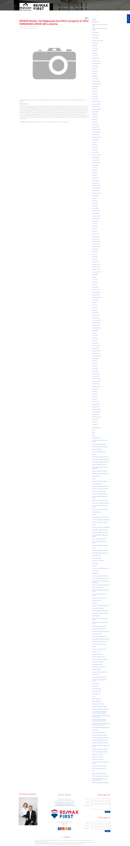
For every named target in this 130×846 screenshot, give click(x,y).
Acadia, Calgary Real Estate (99, 444)
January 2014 (95, 376)
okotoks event (96, 651)
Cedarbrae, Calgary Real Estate (100, 494)
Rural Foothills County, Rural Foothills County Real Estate (99, 712)
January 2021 (95, 183)
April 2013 (94, 399)
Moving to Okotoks (97, 634)
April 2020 (94, 205)
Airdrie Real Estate (97, 449)
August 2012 (95, 419)
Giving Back (95, 573)
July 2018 (94, 251)
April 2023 (94, 122)
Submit (107, 811)
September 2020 (96, 193)
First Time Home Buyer (98, 560)
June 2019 (95, 226)
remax (93, 696)
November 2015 (96, 322)
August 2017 (95, 274)
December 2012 (96, 409)
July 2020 (94, 198)
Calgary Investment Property (99, 481)
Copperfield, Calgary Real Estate (100, 517)
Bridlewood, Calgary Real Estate (100, 473)
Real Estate (95, 686)
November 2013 (96, 381)
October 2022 (96, 134)
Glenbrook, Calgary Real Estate (100, 576)
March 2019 (95, 233)
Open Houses (95, 35)
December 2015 (96, 320)
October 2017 (96, 269)
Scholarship (95, 730)
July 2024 (94, 88)
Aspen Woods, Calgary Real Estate (101, 459)
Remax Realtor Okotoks (98, 704)
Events (94, 548)
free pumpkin (95, 570)
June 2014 (95, 363)
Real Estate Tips (96, 693)
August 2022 (95, 139)
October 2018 (96, 244)
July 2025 (94, 68)
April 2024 (94, 96)
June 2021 (95, 170)
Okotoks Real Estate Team (99, 667)
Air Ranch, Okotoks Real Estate (100, 446)
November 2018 (96, 241)
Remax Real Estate (97, 701)
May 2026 (94, 50)
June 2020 (95, 200)
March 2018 (95, 261)
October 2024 (96, 81)
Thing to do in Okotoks (97, 754)
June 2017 (95, 279)
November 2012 (96, 411)
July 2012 (94, 422)
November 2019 (96, 216)
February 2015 (96, 345)
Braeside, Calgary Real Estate (99, 471)
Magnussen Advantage (98, 608)
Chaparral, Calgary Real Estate (100, 500)
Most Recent (95, 43)
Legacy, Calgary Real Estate (99, 598)
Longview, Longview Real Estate (100, 605)
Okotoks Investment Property (100, 659)
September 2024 (96, 83)
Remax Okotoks (96, 699)
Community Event (96, 512)
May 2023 (94, 119)
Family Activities (96, 555)
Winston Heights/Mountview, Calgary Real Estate (99, 779)
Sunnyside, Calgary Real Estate (100, 751)
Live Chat (94, 603)
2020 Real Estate (96, 437)
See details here (23, 104)
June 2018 (95, 254)
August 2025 (95, 66)
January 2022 (95, 157)
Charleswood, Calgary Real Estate (100, 503)
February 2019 (96, 236)
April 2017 (94, 284)
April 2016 (94, 310)
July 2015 (94, 333)
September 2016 (96, 297)
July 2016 (94, 302)
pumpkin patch (96, 683)
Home (59, 7)
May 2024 (94, 94)
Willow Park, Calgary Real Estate (100, 776)
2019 (93, 432)
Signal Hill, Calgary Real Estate (99, 735)
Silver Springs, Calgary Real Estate (100, 737)
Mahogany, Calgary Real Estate (100, 610)
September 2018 (96, 246)
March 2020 (95, 208)
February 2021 (96, 180)
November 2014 (96, 350)
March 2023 (95, 124)
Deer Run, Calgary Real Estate (100, 532)
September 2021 (96, 162)
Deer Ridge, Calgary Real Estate (100, 529)
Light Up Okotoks (96, 600)
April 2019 (94, 231)
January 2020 (95, 213)
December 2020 (96, 185)
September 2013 (96, 386)
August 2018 (95, 249)
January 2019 (95, 239)
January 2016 (95, 317)
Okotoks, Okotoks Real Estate (100, 672)
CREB (93, 524)
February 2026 (96, 58)
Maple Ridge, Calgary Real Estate (100, 613)
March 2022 (95, 152)
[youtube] (63, 829)
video (93, 771)
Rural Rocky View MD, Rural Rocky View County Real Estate (101, 724)
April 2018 (94, 259)
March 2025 (95, 78)
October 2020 (96, 190)
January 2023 (95, 127)
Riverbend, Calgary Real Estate (100, 709)
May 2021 (94, 172)
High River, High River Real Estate (100, 585)
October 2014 (96, 353)
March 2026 (95, 55)
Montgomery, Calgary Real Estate (100, 631)
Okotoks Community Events (99, 649)
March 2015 (95, 343)
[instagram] (69, 829)
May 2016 (94, 307)
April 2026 (94, 53)
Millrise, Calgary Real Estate (99, 626)
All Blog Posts (95, 22)
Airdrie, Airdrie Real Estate (30, 28)
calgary (94, 478)
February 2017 (96, 289)
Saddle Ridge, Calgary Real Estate (100, 727)
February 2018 (96, 264)
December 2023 (96, 101)
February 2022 (96, 155)
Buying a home (95, 476)
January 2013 (95, 406)
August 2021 (95, 165)
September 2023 (96, 109)
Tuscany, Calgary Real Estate (99, 766)
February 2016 (96, 315)
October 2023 (96, 106)
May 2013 (94, 396)
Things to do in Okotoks (98, 759)
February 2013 (96, 404)
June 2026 (95, 48)
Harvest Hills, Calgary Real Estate (100, 578)
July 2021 (94, 167)
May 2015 (94, 338)
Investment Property (97, 587)
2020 (93, 435)
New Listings (95, 32)
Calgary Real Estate (97, 483)
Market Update (96, 615)
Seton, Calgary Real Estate (99, 732)
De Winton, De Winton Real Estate (101, 527)
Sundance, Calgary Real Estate (100, 749)
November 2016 (96, 292)
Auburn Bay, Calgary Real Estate (100, 462)
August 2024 (95, 86)
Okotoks (94, 646)
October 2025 (96, 60)
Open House (95, 674)
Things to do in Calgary (97, 757)
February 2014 (96, 373)
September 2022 (96, 137)
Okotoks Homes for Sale (98, 656)
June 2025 (95, 71)
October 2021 (96, 160)
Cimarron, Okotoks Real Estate (100, 509)
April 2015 (94, 340)
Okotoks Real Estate (97, 664)
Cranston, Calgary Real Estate (99, 522)
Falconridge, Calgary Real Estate (100, 553)
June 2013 (95, 394)
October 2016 (96, 294)
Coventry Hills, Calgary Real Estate (101, 519)
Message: (87, 805)
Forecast (94, 565)
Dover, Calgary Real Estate (99, 539)
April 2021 (94, 175)
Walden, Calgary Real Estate (99, 773)
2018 (93, 430)
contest (94, 514)
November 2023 (96, 104)
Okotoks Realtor (96, 669)
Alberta (94, 454)
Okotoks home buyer (97, 654)
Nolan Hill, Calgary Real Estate (100, 641)
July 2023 (94, 114)
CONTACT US (23, 122)
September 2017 (96, 272)
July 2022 (94, 142)
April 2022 (94, 150)
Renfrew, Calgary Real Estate (99, 706)
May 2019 (94, 228)
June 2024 (95, 91)
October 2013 (96, 384)
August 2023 (95, 111)
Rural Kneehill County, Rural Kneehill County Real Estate (99, 720)
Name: (88, 800)
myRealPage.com (67, 836)
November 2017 (96, 267)
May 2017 (94, 282)
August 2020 (95, 195)
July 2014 (94, 361)
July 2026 (94, 45)
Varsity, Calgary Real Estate (99, 768)
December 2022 (96, 129)
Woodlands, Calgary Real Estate (100, 782)
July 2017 (94, 277)
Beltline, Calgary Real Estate (99, 464)
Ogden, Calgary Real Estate (99, 644)
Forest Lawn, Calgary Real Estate (100, 568)
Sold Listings (95, 37)
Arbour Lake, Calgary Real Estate (100, 457)
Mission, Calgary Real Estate (99, 628)
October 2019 (96, 218)
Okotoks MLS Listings (97, 661)
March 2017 (95, 287)
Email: (87, 802)
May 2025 (94, 73)
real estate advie (96, 691)
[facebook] (59, 829)
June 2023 (95, 116)
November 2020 (96, 188)
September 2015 (96, 328)
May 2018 (94, 256)
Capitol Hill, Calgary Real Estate (100, 486)
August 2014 (95, 358)
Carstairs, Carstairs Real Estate (100, 488)
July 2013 (94, 391)
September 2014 (96, 356)
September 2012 (96, 417)
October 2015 (96, 325)
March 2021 (95, 177)
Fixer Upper (95, 563)
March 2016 (95, 312)
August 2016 (95, 300)
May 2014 (94, 366)
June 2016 (95, 305)
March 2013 (95, 401)
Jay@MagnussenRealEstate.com (64, 804)
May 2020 (94, 203)
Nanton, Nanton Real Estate (99, 636)
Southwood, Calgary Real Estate (100, 742)
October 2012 (96, 414)
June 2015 (95, 335)
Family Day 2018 (96, 558)
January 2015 (95, 348)
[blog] (66, 829)
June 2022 (95, 144)
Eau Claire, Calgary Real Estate (100, 545)
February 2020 (96, 211)
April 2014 (94, 368)
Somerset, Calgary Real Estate (100, 740)
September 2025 (96, 63)
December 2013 (96, 378)
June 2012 (95, 424)
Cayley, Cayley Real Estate (99, 491)
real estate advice (96, 688)
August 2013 (95, 389)
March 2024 (95, 99)
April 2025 (94, 76)
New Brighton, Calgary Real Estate (101, 639)
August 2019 (95, 221)
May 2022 (94, 147)
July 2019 (94, 223)
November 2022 (96, 132)
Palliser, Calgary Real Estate (99, 677)
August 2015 (95, 330)
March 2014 (95, 371)
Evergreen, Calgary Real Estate (100, 550)
